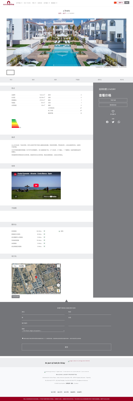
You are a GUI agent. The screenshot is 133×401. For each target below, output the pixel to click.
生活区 (13, 97)
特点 (11, 79)
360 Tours (27, 3)
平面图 (77, 79)
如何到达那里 (15, 296)
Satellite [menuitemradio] (21, 266)
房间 (49, 95)
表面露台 (14, 100)
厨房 (49, 100)
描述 (33, 79)
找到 (120, 2)
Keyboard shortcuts (40, 293)
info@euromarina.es (82, 380)
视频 (55, 79)
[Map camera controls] (58, 285)
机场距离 (14, 231)
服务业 (100, 79)
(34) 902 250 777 (71, 380)
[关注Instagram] (65, 386)
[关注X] (63, 386)
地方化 (122, 79)
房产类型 (18, 3)
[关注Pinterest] (67, 386)
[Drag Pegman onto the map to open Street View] (58, 290)
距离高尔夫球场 (16, 234)
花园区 (13, 102)
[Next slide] (124, 42)
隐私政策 (45, 338)
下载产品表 (113, 100)
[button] (10, 72)
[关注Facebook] (61, 386)
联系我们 (53, 3)
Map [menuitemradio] (15, 266)
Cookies (76, 383)
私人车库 (50, 110)
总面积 (13, 95)
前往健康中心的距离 (17, 237)
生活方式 (40, 3)
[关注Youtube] (69, 386)
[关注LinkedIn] (71, 386)
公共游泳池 (51, 108)
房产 (64, 13)
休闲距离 (14, 243)
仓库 (49, 102)
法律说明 (68, 383)
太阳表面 (14, 105)
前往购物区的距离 (16, 246)
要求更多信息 (113, 105)
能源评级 (50, 113)
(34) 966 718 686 (60, 380)
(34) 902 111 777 (51, 380)
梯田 (49, 105)
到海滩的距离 (15, 240)
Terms (59, 293)
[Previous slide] (9, 42)
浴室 (49, 97)
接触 (127, 2)
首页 (59, 13)
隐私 (72, 383)
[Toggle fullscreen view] (58, 265)
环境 (33, 3)
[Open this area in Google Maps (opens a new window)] (14, 293)
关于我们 (46, 3)
